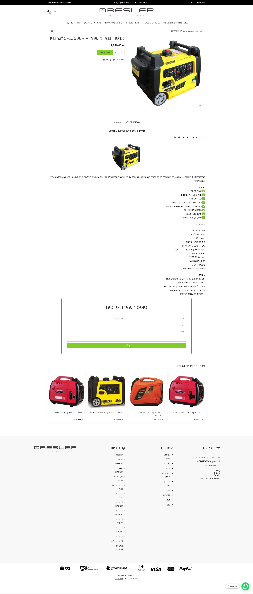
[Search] (55, 12)
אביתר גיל (119, 578)
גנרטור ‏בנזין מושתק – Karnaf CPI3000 (106, 412)
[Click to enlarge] (199, 106)
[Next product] (49, 31)
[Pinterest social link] (110, 59)
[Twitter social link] (114, 59)
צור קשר (167, 463)
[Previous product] (54, 31)
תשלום (167, 490)
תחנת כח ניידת (117, 454)
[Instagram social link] (189, 2)
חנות (196, 31)
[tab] (132, 121)
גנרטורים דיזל (117, 536)
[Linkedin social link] (107, 59)
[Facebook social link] (192, 2)
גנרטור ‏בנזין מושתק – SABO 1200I (188, 412)
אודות (168, 468)
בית (168, 504)
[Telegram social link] (104, 59)
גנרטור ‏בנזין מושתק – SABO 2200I (68, 412)
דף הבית (202, 31)
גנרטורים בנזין (117, 541)
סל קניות (166, 494)
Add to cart (105, 52)
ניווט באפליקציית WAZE (210, 478)
